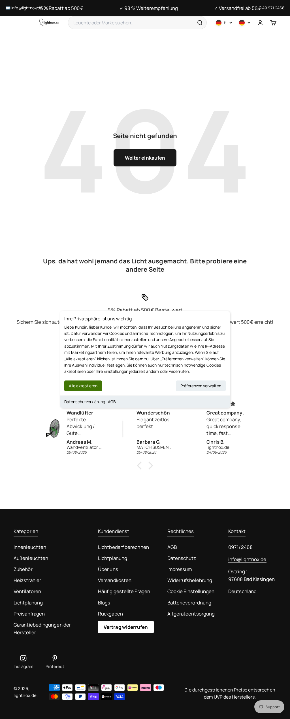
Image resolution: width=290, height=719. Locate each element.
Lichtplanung (28, 602)
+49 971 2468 (272, 7)
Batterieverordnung (189, 602)
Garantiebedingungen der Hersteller (42, 628)
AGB (112, 401)
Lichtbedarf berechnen (123, 547)
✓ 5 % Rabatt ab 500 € (59, 8)
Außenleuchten (31, 558)
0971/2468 (240, 547)
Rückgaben (110, 613)
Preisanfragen (29, 613)
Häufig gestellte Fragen (124, 591)
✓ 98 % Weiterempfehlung (149, 8)
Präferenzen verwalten (200, 385)
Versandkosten (114, 580)
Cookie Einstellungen (191, 591)
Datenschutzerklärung (84, 401)
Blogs (104, 602)
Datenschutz (181, 558)
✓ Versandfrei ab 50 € (237, 8)
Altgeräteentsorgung (191, 613)
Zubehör (23, 569)
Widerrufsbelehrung (189, 580)
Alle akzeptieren (83, 385)
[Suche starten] (200, 23)
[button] (141, 466)
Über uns (108, 569)
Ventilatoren (27, 591)
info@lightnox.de (247, 559)
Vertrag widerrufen (126, 627)
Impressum (179, 569)
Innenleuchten (30, 547)
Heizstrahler (27, 580)
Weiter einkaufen (145, 158)
